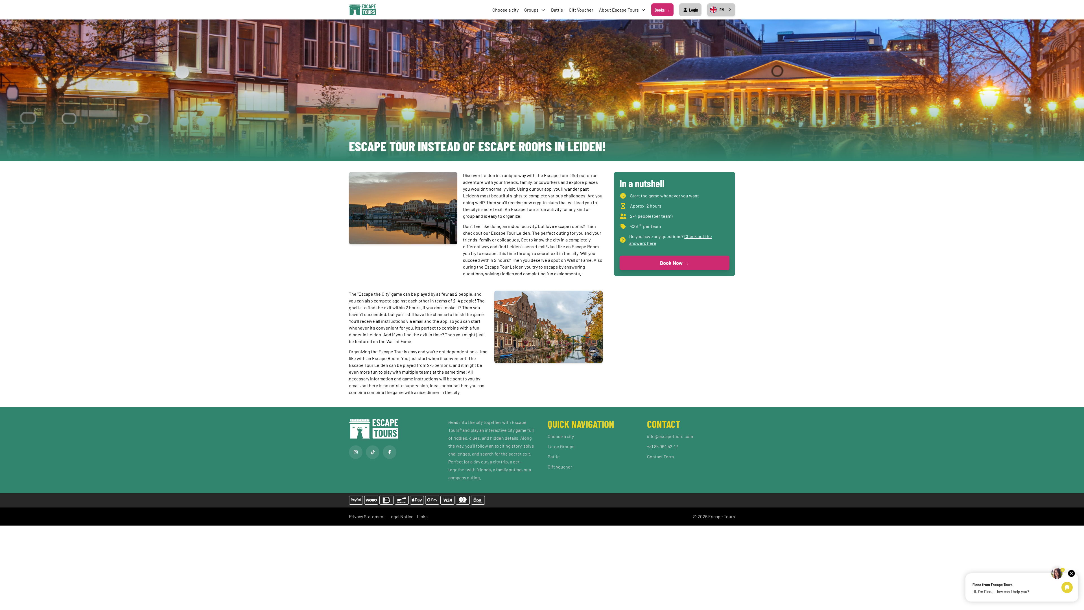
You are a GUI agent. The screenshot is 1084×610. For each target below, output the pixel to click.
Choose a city (505, 9)
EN (722, 9)
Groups (531, 9)
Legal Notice (401, 516)
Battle (557, 9)
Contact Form (660, 456)
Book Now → (674, 263)
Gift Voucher (581, 9)
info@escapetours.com (670, 436)
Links (422, 516)
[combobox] (721, 10)
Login (693, 9)
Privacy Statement (367, 516)
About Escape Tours (619, 9)
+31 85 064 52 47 (662, 446)
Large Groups (561, 446)
